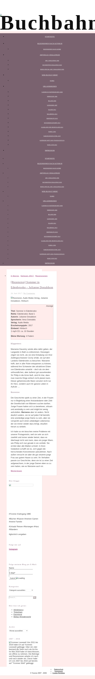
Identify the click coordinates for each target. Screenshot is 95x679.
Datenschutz (58, 669)
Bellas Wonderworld (22, 617)
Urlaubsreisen (50, 86)
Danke (52, 80)
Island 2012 (52, 109)
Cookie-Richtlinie (58, 673)
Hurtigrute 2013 (52, 118)
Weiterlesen (16, 471)
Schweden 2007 (52, 105)
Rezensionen (41, 276)
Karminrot (18, 614)
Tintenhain (18, 612)
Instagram (13, 549)
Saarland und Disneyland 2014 (52, 127)
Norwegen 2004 (52, 96)
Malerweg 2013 (52, 114)
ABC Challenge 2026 (52, 60)
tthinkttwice (18, 610)
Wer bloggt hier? (50, 75)
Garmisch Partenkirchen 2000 (52, 92)
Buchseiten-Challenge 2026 (52, 65)
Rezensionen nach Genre (52, 49)
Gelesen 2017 (27, 276)
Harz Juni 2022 (52, 144)
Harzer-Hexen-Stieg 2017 (52, 136)
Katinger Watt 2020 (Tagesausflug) (52, 140)
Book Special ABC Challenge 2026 (52, 69)
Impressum (50, 150)
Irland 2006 (52, 100)
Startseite (50, 36)
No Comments (29, 293)
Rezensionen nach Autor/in (49, 43)
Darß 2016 (52, 131)
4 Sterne (15, 276)
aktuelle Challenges (50, 55)
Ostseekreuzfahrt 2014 (52, 122)
